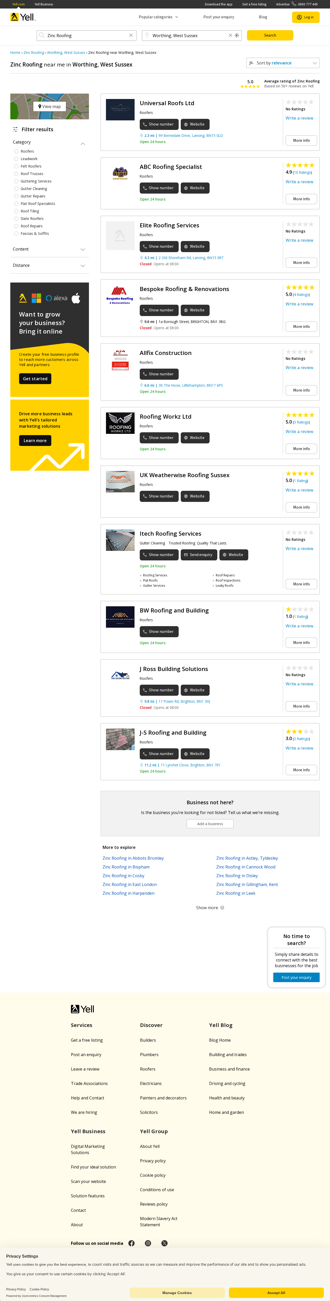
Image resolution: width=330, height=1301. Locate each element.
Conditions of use (157, 1189)
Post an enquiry (86, 1054)
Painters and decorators (163, 1098)
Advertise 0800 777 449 (297, 4)
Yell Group (154, 1131)
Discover (151, 1025)
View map (51, 106)
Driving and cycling (227, 1083)
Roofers (147, 1069)
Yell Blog (221, 1025)
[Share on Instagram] (148, 1243)
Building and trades (228, 1054)
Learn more (35, 440)
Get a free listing (254, 4)
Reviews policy (154, 1204)
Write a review (299, 118)
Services (81, 1025)
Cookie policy (153, 1175)
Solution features (88, 1196)
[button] (131, 35)
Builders (148, 1040)
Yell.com (18, 4)
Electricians (151, 1083)
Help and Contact (87, 1098)
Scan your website (88, 1181)
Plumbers (149, 1054)
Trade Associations (89, 1083)
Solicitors (149, 1112)
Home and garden (226, 1112)
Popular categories (155, 17)
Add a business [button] (210, 823)
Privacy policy (153, 1161)
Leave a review (85, 1069)
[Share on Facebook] (131, 1243)
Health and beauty (227, 1098)
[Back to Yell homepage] (23, 17)
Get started (35, 379)
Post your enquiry (218, 17)
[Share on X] (164, 1243)
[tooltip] (237, 35)
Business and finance (229, 1069)
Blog (263, 17)
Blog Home (220, 1040)
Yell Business (44, 4)
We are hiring (84, 1112)
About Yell (150, 1146)
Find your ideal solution (93, 1167)
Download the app (219, 4)
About (77, 1225)
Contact (78, 1210)
